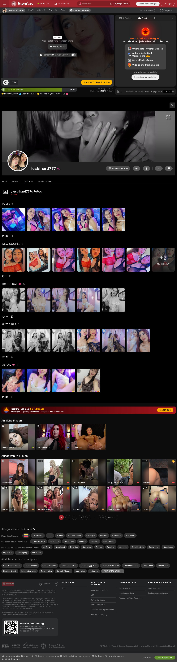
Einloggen (168, 4)
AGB (92, 595)
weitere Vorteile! (150, 72)
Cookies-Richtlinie (11, 659)
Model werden (125, 588)
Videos (41, 10)
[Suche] (111, 4)
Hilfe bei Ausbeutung (99, 615)
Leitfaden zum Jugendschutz (102, 610)
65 (6, 236)
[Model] (172, 105)
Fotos (53, 10)
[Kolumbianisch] (26, 535)
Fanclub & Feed (45, 181)
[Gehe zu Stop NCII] (57, 646)
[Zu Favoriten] (6, 82)
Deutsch (46, 584)
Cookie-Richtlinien (98, 605)
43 (6, 316)
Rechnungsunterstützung (158, 593)
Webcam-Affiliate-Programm (131, 598)
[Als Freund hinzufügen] (159, 168)
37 (6, 357)
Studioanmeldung (126, 593)
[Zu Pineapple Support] (44, 646)
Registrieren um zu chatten (145, 77)
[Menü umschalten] (4, 3)
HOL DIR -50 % (165, 410)
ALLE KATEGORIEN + (112, 571)
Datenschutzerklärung (99, 590)
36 (6, 397)
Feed (63, 10)
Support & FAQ (154, 588)
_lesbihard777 (27, 529)
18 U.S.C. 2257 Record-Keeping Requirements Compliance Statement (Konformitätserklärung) (137, 646)
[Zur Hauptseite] (22, 3)
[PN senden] (169, 168)
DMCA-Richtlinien (98, 600)
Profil (30, 10)
